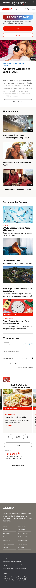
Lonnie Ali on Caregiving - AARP (17, 189)
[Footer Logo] (18, 508)
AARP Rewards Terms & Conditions (12, 561)
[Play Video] (16, 49)
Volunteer (5, 529)
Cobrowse (5, 573)
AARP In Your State (22, 537)
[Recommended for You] (18, 214)
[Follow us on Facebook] (5, 578)
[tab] (8, 358)
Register (17, 9)
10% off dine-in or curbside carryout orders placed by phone (17, 421)
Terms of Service (25, 558)
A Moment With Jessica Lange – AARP (16, 70)
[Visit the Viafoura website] (29, 367)
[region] (18, 355)
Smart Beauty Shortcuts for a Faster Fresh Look (16, 322)
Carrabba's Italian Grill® (15, 417)
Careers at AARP (22, 526)
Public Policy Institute (8, 544)
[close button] (34, 14)
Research (5, 547)
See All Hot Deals (18, 465)
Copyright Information (8, 565)
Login (25, 9)
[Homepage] (6, 9)
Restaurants (10, 414)
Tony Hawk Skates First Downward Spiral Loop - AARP (16, 136)
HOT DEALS (11, 454)
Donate (5, 526)
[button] (10, 437)
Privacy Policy (13, 558)
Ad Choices (20, 565)
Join (18, 29)
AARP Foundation (22, 540)
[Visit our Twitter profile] (11, 578)
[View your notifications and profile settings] (32, 358)
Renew (18, 35)
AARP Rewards (6, 533)
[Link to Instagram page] (18, 578)
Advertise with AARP (23, 533)
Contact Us (6, 537)
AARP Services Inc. (7, 540)
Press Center (21, 529)
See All (18, 445)
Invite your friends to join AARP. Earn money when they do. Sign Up (15, 3)
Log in (24, 344)
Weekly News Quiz (11, 260)
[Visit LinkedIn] (24, 578)
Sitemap (5, 558)
